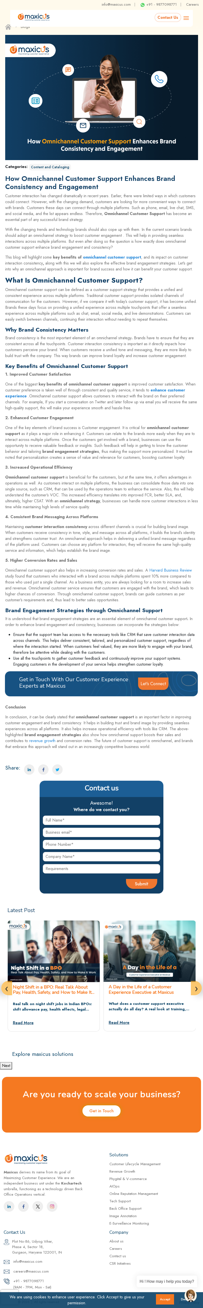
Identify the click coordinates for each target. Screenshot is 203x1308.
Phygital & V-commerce (128, 1179)
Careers (192, 4)
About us (116, 1241)
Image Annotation (123, 1216)
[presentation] (6, 988)
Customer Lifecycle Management (134, 1164)
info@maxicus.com (116, 4)
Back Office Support (125, 1208)
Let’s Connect (153, 683)
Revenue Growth (122, 1171)
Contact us (117, 1256)
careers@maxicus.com (30, 1271)
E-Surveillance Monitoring (129, 1223)
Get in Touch (101, 1111)
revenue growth (42, 741)
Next (6, 1065)
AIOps (114, 1186)
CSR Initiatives (120, 1263)
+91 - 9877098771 (161, 4)
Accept (165, 1299)
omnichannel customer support (112, 257)
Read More (23, 1023)
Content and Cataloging (50, 167)
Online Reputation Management (133, 1193)
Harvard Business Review (170, 570)
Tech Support (120, 1201)
